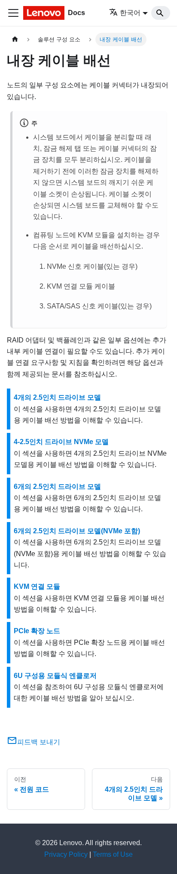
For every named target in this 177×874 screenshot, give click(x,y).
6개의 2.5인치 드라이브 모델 (57, 486)
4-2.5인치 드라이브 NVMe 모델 (61, 441)
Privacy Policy (66, 854)
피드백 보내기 (38, 742)
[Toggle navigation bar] (13, 12)
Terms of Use (113, 854)
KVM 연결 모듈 (37, 586)
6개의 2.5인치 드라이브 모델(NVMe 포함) (77, 531)
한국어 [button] (130, 12)
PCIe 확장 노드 (37, 631)
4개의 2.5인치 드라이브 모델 (57, 397)
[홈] (15, 39)
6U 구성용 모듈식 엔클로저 (55, 675)
